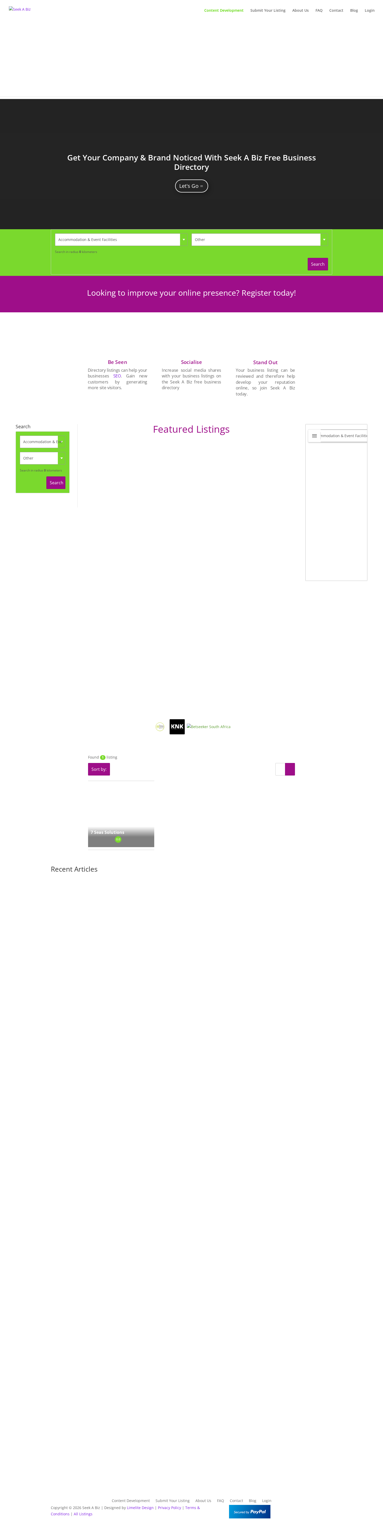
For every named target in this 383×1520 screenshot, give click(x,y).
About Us (300, 11)
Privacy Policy (169, 1507)
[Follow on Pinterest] (328, 1509)
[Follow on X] (317, 1509)
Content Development (224, 11)
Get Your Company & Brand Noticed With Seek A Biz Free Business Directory (191, 162)
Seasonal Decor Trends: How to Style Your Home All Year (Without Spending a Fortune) (151, 1471)
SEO (117, 376)
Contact (336, 11)
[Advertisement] (191, 59)
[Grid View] (290, 769)
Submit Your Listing (268, 11)
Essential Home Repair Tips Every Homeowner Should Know (122, 1299)
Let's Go (189, 185)
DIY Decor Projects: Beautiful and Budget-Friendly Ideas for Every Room (134, 1073)
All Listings (83, 1513)
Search (318, 264)
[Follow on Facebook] (307, 1509)
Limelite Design (140, 1507)
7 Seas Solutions (107, 832)
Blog (354, 11)
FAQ (319, 11)
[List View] (280, 769)
